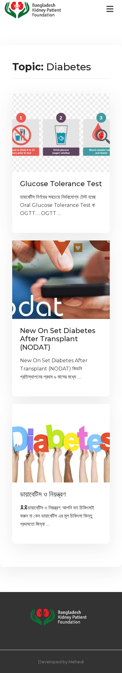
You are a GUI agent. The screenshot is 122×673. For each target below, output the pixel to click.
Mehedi (76, 662)
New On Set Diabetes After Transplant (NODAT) (57, 339)
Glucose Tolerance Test (61, 184)
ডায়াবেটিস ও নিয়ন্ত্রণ (43, 494)
